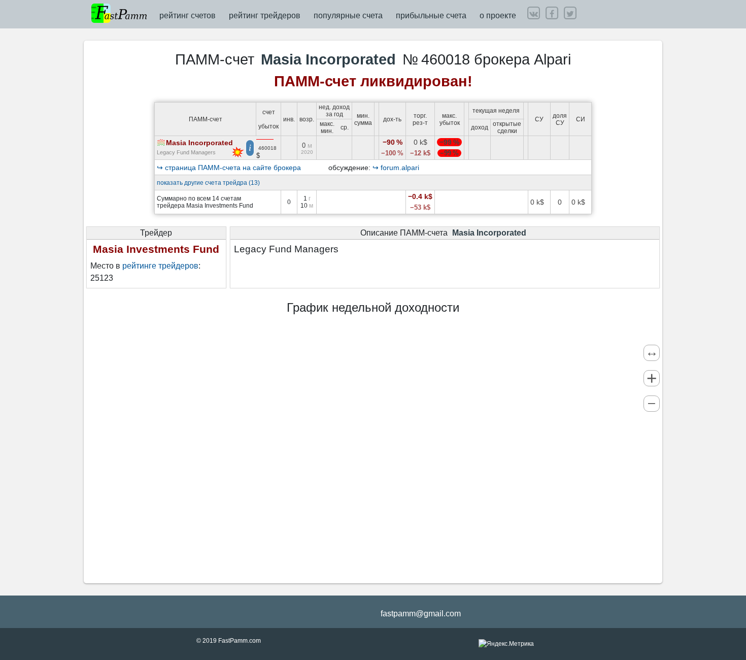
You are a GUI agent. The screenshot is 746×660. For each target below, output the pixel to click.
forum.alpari (400, 167)
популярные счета (348, 15)
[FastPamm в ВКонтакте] (533, 13)
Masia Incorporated (199, 143)
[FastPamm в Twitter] (570, 13)
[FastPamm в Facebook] (552, 13)
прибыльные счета (431, 15)
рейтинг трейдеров (264, 15)
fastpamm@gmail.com (421, 613)
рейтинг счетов (187, 15)
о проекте (498, 15)
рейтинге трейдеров (160, 265)
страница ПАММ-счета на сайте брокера (233, 167)
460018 (267, 148)
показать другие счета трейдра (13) (208, 182)
